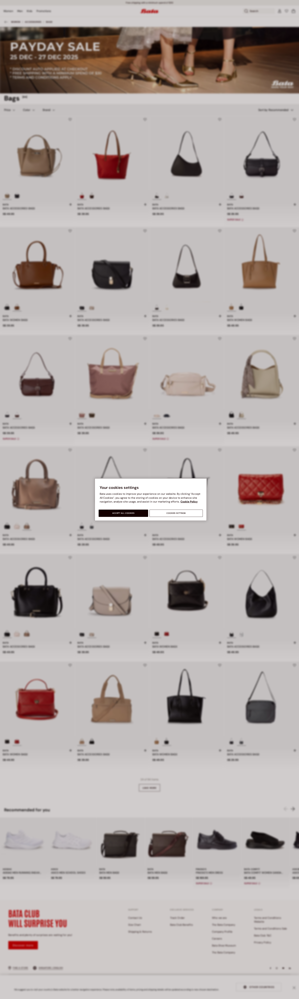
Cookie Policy (189, 501)
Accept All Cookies (123, 513)
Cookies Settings (176, 513)
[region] (150, 499)
